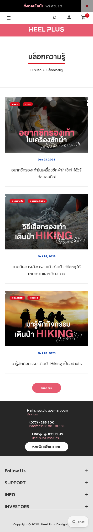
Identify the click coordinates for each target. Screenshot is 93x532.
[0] (83, 18)
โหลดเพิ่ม (46, 388)
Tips (28, 104)
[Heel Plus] (46, 30)
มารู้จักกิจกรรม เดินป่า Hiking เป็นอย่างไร (46, 363)
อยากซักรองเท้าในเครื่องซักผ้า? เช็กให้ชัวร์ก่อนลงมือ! (46, 173)
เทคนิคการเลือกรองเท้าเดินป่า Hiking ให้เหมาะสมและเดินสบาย (47, 270)
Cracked (17, 298)
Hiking (34, 298)
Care (15, 104)
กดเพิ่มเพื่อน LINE (46, 447)
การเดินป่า (17, 201)
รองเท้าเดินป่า (37, 201)
